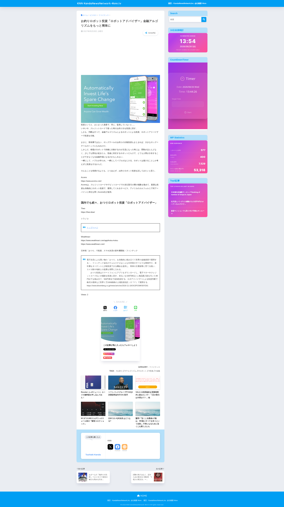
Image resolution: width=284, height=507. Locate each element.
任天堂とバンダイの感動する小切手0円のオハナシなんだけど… (187, 202)
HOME (143, 495)
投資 (151, 371)
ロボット (143, 371)
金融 (158, 371)
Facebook (117, 450)
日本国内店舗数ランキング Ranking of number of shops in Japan (185, 193)
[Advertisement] (120, 54)
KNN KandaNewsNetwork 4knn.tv (99, 3)
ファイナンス (154, 367)
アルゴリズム (131, 371)
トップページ (92, 228)
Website (124, 450)
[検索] (203, 19)
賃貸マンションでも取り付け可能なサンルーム (187, 212)
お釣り (120, 371)
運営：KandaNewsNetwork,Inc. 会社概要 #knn (187, 3)
